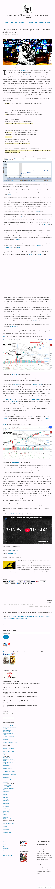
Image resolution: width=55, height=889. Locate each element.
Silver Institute (5, 782)
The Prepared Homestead (8, 834)
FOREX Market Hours (7, 731)
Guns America (5, 828)
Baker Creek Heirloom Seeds (8, 823)
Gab (17, 550)
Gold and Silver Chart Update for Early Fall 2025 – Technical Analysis (21, 683)
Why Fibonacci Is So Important (9, 744)
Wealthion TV (5, 817)
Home (6, 22)
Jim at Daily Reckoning (7, 799)
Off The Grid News (6, 831)
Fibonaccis (6, 418)
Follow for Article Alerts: (9, 630)
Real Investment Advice (7, 809)
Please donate (6, 651)
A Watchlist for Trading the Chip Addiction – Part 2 (39, 607)
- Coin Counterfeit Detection (8, 759)
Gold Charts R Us (6, 734)
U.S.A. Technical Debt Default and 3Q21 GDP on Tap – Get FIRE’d (18, 605)
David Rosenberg (6, 791)
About (11, 22)
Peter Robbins (5, 753)
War (35, 22)
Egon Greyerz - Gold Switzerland (9, 771)
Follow (5, 637)
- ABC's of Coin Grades (7, 757)
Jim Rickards (5, 797)
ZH (45, 219)
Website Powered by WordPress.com (27, 885)
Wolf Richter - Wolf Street (8, 818)
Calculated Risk (6, 786)
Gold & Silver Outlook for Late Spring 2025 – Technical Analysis (20, 696)
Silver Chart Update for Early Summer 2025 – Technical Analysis (20, 692)
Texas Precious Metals (7, 768)
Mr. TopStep (5, 750)
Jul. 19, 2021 (15, 374)
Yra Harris (5, 754)
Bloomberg (37, 211)
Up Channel (16, 384)
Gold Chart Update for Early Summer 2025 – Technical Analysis (19, 688)
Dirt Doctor (5, 826)
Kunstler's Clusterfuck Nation (8, 802)
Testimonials (22, 22)
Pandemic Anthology (44, 22)
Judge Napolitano (6, 800)
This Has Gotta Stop (16, 514)
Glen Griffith (5, 747)
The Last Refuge (14, 326)
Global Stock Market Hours (8, 733)
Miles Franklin (5, 763)
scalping (47, 418)
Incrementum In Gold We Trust (9, 773)
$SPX (4, 424)
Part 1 (30, 254)
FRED (31, 156)
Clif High (4, 789)
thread (9, 194)
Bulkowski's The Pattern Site (8, 725)
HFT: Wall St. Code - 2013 (8, 737)
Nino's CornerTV (6, 806)
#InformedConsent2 (9, 247)
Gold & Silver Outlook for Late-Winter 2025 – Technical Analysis (20, 705)
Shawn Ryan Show (6, 812)
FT (21, 216)
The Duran (5, 814)
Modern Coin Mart (6, 765)
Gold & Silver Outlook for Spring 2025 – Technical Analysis (18, 700)
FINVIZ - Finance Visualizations (9, 728)
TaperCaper (23, 70)
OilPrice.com (5, 808)
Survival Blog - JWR (7, 832)
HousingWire (5, 795)
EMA (32, 416)
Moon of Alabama (6, 805)
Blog (16, 22)
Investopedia (5, 739)
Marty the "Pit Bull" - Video (8, 751)
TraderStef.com (11, 553)
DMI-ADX (8, 399)
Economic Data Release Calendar (9, 727)
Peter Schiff (5, 780)
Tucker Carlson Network (7, 815)
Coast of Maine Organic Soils (8, 824)
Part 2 (39, 254)
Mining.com (5, 776)
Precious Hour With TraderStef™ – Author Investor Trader (27, 16)
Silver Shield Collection (7, 766)
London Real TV (6, 803)
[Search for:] (8, 718)
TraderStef (6, 34)
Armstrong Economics (7, 785)
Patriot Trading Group (7, 779)
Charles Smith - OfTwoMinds (8, 788)
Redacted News (6, 811)
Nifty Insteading (6, 829)
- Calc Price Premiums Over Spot (9, 760)
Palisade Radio (6, 777)
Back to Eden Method (7, 821)
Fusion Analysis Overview (8, 730)
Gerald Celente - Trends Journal (9, 792)
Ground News (5, 794)
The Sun (35, 320)
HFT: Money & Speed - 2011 (8, 736)
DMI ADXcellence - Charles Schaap (10, 724)
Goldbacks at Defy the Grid (8, 762)
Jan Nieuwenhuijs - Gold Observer (9, 774)
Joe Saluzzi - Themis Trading (8, 748)
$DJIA (4, 336)
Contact (30, 22)
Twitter (12, 550)
